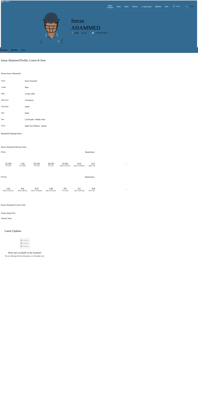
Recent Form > (90, 152)
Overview (3, 50)
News (23, 50)
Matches (14, 50)
